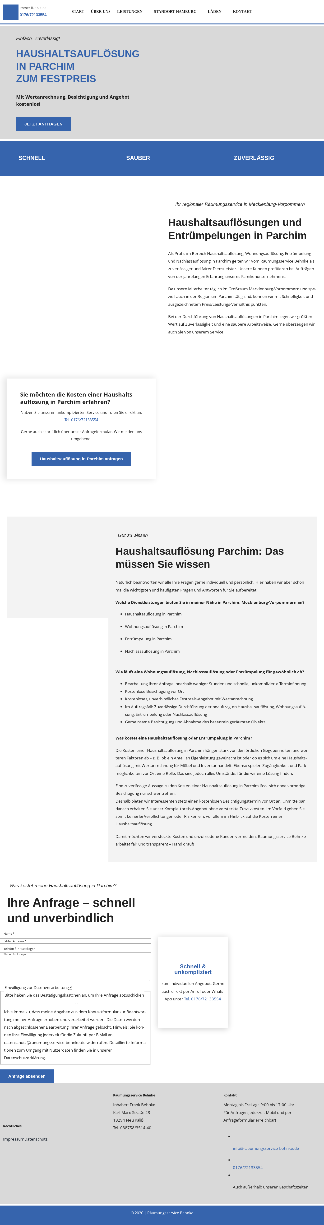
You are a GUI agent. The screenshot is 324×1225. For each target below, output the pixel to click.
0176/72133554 (33, 15)
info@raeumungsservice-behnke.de (266, 1148)
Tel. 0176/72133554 (81, 419)
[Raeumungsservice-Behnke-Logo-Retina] (31, 1093)
